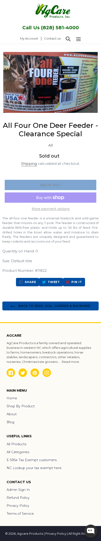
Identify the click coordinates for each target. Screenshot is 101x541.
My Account (30, 38)
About (12, 414)
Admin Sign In (18, 490)
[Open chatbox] (90, 531)
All (50, 145)
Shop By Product (21, 406)
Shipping (29, 163)
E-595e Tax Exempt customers (32, 460)
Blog (10, 422)
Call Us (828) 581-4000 (50, 27)
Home (12, 398)
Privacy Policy (18, 506)
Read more (70, 362)
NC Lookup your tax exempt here (34, 468)
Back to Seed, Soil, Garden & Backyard (54, 306)
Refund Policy (18, 498)
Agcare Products (30, 533)
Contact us (52, 38)
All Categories (18, 452)
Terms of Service (20, 514)
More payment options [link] (51, 209)
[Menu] (78, 38)
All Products (16, 444)
